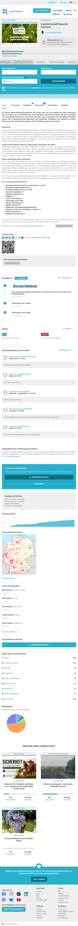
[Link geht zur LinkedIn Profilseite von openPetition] (26, 894)
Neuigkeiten (27, 104)
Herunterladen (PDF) (40, 477)
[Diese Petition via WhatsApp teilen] (16, 238)
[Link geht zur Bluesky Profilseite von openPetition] (11, 900)
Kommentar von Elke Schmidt (19, 391)
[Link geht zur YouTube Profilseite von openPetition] (19, 900)
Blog (37, 896)
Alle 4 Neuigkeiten (64, 278)
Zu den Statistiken (8, 578)
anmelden (63, 2)
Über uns (39, 891)
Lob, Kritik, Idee (41, 900)
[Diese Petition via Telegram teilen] (19, 238)
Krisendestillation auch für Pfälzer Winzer (19, 839)
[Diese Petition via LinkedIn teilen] (13, 238)
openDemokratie (63, 896)
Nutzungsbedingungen (65, 911)
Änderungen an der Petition (21, 303)
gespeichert (36, 88)
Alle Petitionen (41, 911)
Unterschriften (52, 105)
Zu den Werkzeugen (12, 456)
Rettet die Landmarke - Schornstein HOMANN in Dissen (58, 785)
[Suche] (75, 10)
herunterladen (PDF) (40, 645)
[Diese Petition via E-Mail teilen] (22, 238)
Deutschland (11, 20)
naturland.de (8, 689)
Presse (38, 898)
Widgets (61, 893)
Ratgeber (39, 909)
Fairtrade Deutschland (53, 32)
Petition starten (42, 11)
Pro (4, 334)
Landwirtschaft (46, 20)
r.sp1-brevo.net (9, 683)
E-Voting (61, 900)
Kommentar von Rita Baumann (19, 426)
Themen (39, 916)
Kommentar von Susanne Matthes (20, 409)
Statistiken (64, 105)
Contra (45, 334)
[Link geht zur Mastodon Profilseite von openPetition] (4, 900)
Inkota (6, 658)
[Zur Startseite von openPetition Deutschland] (12, 11)
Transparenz (62, 909)
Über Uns (56, 14)
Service (68, 11)
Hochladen (39, 484)
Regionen (39, 918)
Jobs (38, 893)
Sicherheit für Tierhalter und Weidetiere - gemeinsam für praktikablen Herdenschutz (19, 786)
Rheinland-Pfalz (19, 808)
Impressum (62, 916)
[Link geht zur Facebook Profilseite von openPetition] (4, 894)
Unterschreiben (58, 81)
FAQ (59, 891)
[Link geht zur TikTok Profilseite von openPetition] (19, 894)
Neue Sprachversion (12, 263)
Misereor (7, 668)
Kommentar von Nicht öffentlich (20, 374)
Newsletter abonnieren (13, 909)
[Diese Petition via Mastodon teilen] (10, 238)
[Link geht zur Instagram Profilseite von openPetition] (11, 894)
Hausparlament (63, 898)
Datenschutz (62, 913)
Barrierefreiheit (63, 918)
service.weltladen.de (11, 694)
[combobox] (19, 81)
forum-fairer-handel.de (12, 678)
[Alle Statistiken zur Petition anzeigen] (19, 574)
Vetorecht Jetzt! (63, 902)
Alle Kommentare (65, 350)
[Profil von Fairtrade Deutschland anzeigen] (42, 34)
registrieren (52, 2)
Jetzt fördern (39, 879)
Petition (4, 105)
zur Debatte (67, 329)
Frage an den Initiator (64, 226)
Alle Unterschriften (8, 632)
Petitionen (58, 11)
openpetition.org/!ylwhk (39, 238)
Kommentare (39, 104)
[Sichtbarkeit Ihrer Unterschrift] (25, 77)
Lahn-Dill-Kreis (19, 754)
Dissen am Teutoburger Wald (58, 754)
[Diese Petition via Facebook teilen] (3, 238)
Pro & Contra (15, 105)
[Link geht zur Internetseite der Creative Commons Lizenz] (3, 924)
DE (73, 2)
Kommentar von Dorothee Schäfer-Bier (22, 357)
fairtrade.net (8, 673)
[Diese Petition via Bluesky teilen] (6, 238)
